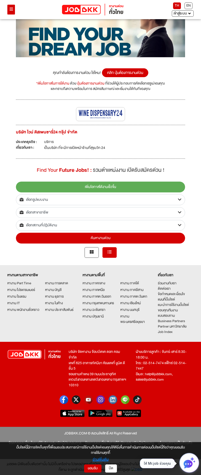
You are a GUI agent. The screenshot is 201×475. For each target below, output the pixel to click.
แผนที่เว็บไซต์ (166, 299)
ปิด (111, 468)
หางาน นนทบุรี (129, 309)
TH (177, 5)
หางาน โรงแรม (16, 296)
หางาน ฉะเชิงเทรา (94, 309)
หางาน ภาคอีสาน (131, 289)
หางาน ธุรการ (54, 296)
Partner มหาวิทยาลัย (172, 326)
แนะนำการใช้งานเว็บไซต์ (173, 304)
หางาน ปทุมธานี (93, 316)
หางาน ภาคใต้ (129, 283)
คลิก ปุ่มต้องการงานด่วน (125, 73)
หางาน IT (13, 303)
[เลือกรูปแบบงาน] (100, 199)
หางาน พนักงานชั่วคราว (23, 309)
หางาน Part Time (19, 283)
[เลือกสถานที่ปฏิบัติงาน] (100, 225)
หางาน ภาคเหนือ (94, 289)
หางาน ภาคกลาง (94, 283)
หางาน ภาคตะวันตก (133, 296)
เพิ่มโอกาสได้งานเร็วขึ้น (100, 187)
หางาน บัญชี (53, 289)
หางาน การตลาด (56, 283)
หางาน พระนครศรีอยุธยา (132, 319)
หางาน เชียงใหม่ (130, 303)
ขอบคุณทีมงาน (168, 310)
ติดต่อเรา (164, 288)
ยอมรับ (93, 468)
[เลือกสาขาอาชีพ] (100, 212)
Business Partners (171, 321)
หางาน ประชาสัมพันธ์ (59, 309)
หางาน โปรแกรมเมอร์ (21, 289)
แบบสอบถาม (166, 315)
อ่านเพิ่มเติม (101, 459)
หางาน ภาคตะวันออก (97, 296)
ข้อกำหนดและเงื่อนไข (171, 294)
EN (188, 5)
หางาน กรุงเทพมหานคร (98, 303)
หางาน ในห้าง (54, 303)
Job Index (165, 331)
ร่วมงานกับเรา (167, 283)
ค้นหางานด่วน (101, 238)
